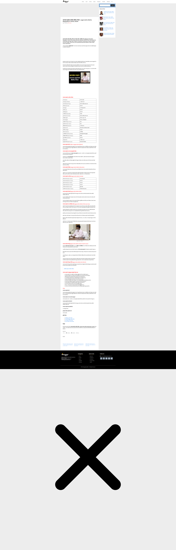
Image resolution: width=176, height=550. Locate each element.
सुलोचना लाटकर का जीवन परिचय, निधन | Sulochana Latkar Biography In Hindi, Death (79, 344)
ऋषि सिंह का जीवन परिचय (68, 317)
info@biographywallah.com (107, 356)
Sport (80, 359)
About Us (91, 356)
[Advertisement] (79, 10)
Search (113, 5)
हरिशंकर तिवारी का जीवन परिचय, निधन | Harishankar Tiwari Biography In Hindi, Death (90, 344)
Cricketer (103, 1)
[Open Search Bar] (112, 1)
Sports (94, 1)
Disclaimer (91, 359)
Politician (108, 1)
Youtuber (80, 360)
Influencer (98, 1)
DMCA (91, 362)
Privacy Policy (92, 360)
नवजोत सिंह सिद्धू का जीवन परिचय (69, 319)
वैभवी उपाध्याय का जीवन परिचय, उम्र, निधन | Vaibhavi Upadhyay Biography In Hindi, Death (68, 344)
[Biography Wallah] (66, 1)
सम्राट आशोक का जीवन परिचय (69, 321)
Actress (90, 1)
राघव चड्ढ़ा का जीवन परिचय (69, 320)
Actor (86, 1)
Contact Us (91, 357)
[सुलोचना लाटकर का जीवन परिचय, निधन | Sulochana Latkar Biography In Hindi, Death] (79, 340)
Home (83, 1)
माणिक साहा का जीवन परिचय (69, 268)
